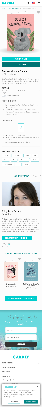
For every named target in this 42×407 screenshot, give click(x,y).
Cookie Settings (14, 401)
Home (3, 8)
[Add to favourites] (38, 12)
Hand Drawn (17, 155)
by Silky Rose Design (11, 286)
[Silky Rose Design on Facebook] (4, 245)
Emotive (35, 160)
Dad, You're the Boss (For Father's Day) (31, 285)
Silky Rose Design (14, 8)
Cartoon (6, 155)
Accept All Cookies (31, 401)
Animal (6, 160)
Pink (35, 155)
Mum (26, 164)
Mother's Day (24, 160)
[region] (21, 394)
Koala (27, 155)
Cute (18, 164)
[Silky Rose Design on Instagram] (9, 245)
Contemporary (8, 164)
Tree (14, 160)
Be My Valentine (11, 284)
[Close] (37, 387)
